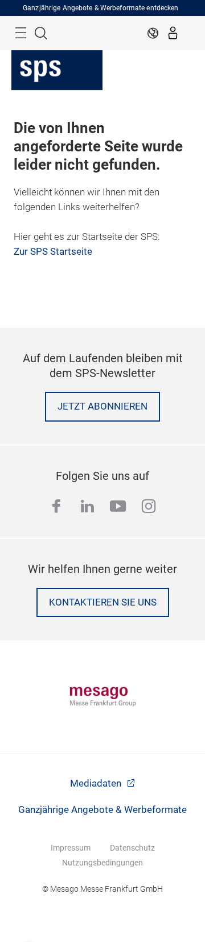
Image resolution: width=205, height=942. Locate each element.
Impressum (71, 847)
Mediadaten (97, 783)
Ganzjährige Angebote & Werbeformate (102, 809)
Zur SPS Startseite (53, 251)
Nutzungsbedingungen (102, 862)
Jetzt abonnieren (102, 406)
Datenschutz (132, 847)
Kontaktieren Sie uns (103, 602)
